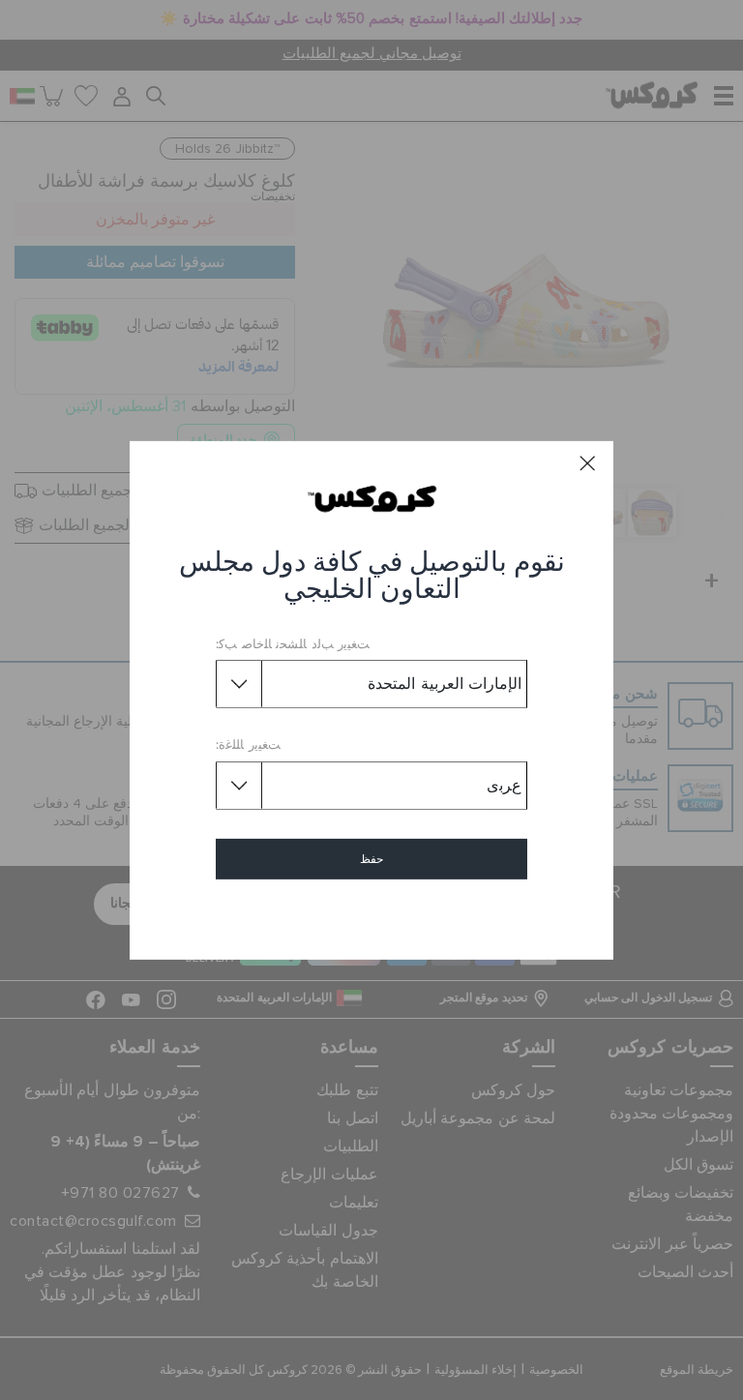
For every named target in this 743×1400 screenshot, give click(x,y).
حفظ (371, 859)
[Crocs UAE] (372, 498)
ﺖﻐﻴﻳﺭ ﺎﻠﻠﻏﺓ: (248, 745)
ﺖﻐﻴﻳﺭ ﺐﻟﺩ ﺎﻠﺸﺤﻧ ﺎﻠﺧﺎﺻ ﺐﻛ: (293, 645)
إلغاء (372, 914)
